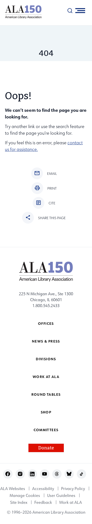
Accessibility (43, 488)
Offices (46, 323)
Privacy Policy (73, 488)
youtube (44, 474)
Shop (46, 412)
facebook (7, 474)
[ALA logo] (21, 12)
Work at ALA (46, 376)
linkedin (32, 474)
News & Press (46, 341)
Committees (46, 429)
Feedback (43, 502)
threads (56, 474)
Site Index (18, 502)
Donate (46, 448)
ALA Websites (12, 488)
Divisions (46, 359)
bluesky (69, 474)
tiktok (81, 474)
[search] (69, 10)
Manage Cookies (25, 495)
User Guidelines (61, 495)
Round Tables (46, 394)
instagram (20, 474)
